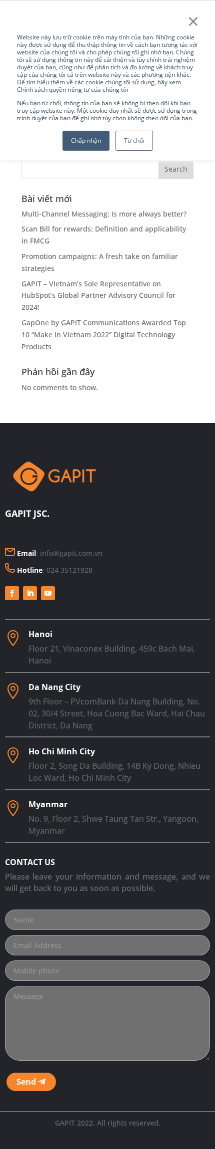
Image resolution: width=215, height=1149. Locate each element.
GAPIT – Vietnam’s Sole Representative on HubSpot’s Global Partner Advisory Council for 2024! (99, 295)
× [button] (193, 20)
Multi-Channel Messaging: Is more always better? (104, 214)
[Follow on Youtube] (48, 593)
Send (26, 1081)
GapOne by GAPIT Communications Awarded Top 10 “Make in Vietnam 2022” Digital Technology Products (104, 334)
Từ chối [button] (134, 140)
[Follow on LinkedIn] (30, 593)
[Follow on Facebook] (12, 593)
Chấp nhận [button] (86, 140)
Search (176, 169)
